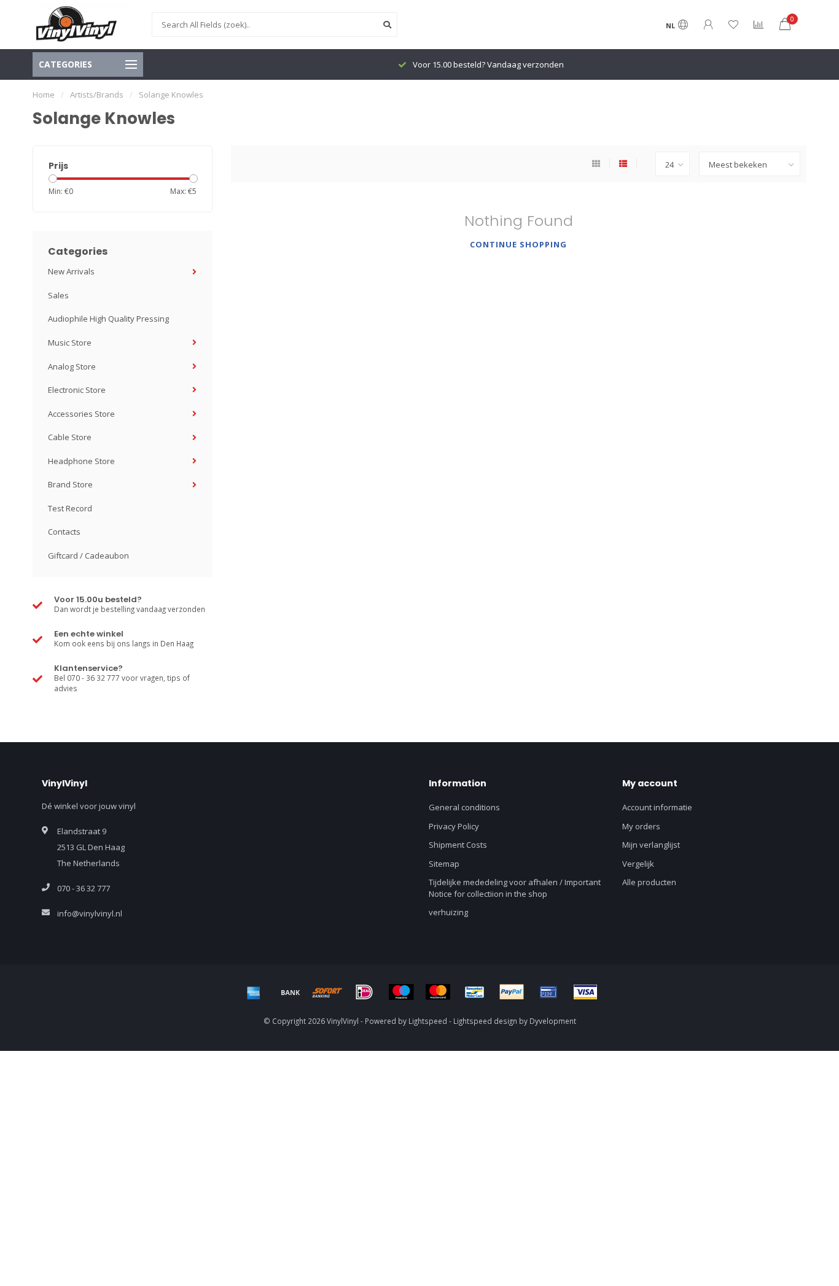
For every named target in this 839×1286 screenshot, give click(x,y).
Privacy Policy (454, 826)
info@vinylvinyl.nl (89, 913)
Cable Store (70, 437)
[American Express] (253, 992)
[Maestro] (401, 992)
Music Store (70, 342)
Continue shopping (518, 244)
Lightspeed (427, 1021)
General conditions (464, 807)
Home (44, 94)
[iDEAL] (364, 992)
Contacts (64, 531)
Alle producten (649, 882)
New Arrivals (71, 271)
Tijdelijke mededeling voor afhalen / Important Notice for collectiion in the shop (515, 888)
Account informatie (657, 807)
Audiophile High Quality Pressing (108, 318)
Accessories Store (81, 413)
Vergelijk (638, 863)
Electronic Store (77, 389)
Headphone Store (81, 461)
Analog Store (72, 366)
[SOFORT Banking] (327, 992)
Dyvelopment (552, 1021)
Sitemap (444, 863)
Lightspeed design (485, 1021)
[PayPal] (511, 992)
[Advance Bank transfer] (290, 992)
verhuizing (448, 912)
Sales (58, 295)
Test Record (70, 508)
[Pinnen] (548, 992)
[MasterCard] (438, 992)
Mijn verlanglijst (651, 844)
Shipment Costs (458, 844)
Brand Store (70, 484)
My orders (641, 826)
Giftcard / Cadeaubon (88, 555)
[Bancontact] (474, 992)
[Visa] (585, 992)
